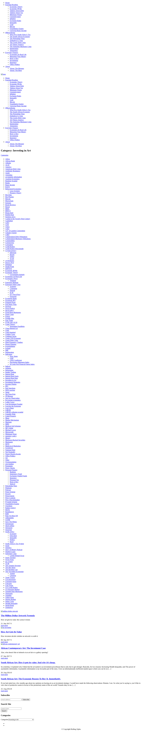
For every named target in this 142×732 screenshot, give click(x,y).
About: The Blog (16, 70)
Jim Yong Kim (10, 394)
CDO (7, 223)
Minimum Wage (11, 434)
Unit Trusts (9, 585)
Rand (12, 542)
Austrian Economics (12, 179)
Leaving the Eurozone (13, 406)
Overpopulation (10, 462)
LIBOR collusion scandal (14, 412)
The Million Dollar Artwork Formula (18, 615)
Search (4, 711)
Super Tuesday (10, 558)
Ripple (12, 255)
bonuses (8, 203)
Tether (12, 257)
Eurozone (13, 296)
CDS (7, 225)
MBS (7, 424)
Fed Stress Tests (11, 304)
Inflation (13, 19)
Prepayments (9, 496)
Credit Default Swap (17, 556)
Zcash (12, 259)
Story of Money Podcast (13, 550)
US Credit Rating (11, 587)
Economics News (11, 279)
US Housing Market (12, 589)
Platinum (8, 488)
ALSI (7, 165)
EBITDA (8, 269)
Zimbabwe (9, 607)
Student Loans (10, 552)
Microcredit (9, 432)
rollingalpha (9, 518)
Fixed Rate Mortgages (13, 312)
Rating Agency (10, 508)
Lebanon (13, 576)
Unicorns (8, 583)
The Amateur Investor (13, 566)
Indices (7, 366)
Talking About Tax (16, 13)
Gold (11, 25)
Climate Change (11, 233)
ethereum (13, 253)
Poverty (8, 494)
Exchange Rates (15, 21)
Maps (7, 418)
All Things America (17, 45)
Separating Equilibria (17, 326)
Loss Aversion (15, 191)
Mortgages (9, 442)
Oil (6, 458)
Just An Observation (12, 398)
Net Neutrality (10, 452)
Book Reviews (10, 205)
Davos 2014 (9, 263)
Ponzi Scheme (10, 492)
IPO (6, 386)
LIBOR (8, 410)
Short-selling (9, 526)
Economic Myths (16, 9)
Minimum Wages (16, 15)
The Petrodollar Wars (17, 39)
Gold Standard (10, 332)
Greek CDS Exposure (13, 338)
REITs (7, 510)
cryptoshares (9, 261)
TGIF (7, 564)
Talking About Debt (17, 11)
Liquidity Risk (10, 414)
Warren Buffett (10, 599)
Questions (8, 506)
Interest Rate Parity (12, 376)
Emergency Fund (16, 474)
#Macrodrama (10, 33)
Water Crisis (9, 601)
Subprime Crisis (11, 554)
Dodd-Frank (9, 267)
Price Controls (10, 498)
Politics (12, 540)
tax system (9, 562)
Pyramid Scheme (11, 502)
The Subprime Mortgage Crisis (20, 47)
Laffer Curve (9, 402)
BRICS (8, 211)
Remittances (9, 512)
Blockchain (9, 201)
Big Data (8, 195)
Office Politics (15, 64)
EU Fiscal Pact (15, 294)
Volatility (8, 595)
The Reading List (11, 570)
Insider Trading (10, 372)
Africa (7, 159)
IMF (6, 350)
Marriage (8, 422)
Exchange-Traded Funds (18, 476)
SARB (7, 520)
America (8, 167)
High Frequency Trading (14, 342)
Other (7, 460)
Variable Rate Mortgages (14, 591)
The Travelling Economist (14, 572)
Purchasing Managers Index (19, 362)
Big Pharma (9, 197)
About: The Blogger (17, 68)
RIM (7, 514)
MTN (7, 444)
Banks (7, 183)
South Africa (9, 532)
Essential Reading (11, 5)
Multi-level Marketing (13, 446)
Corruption (9, 245)
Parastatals (9, 466)
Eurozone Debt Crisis (12, 284)
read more (4, 625)
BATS (7, 187)
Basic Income (10, 185)
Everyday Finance (11, 52)
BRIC (7, 209)
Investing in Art (10, 380)
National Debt (10, 450)
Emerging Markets (11, 282)
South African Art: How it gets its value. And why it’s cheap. (28, 662)
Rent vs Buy (14, 58)
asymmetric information (13, 177)
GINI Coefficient (16, 360)
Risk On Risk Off (11, 516)
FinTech (8, 306)
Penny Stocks (10, 468)
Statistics (8, 548)
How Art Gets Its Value (11, 632)
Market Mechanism (12, 420)
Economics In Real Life (18, 54)
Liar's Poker (9, 408)
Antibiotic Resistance (12, 171)
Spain (7, 546)
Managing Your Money (18, 56)
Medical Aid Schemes (13, 426)
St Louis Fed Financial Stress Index (22, 364)
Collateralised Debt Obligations (16, 237)
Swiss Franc (9, 560)
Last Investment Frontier (13, 404)
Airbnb (12, 574)
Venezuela (9, 593)
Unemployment (15, 17)
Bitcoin (12, 27)
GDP (11, 358)
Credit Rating (10, 247)
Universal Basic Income (18, 31)
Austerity (13, 286)
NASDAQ (9, 448)
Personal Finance (11, 470)
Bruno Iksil (9, 213)
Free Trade (9, 320)
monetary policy (11, 436)
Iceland (7, 348)
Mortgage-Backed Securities (15, 440)
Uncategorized (10, 580)
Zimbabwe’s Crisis (16, 41)
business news (10, 217)
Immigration (14, 49)
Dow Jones (14, 356)
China (7, 227)
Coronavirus (9, 243)
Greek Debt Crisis (11, 340)
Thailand (13, 281)
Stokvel (12, 484)
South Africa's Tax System (14, 544)
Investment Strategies (12, 382)
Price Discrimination (12, 500)
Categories (4, 155)
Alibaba (8, 163)
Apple (7, 173)
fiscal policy (9, 310)
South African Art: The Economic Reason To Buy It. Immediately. (31, 679)
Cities (7, 229)
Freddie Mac (9, 318)
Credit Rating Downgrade (14, 249)
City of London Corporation (15, 231)
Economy (13, 534)
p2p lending (9, 464)
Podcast (8, 490)
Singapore (8, 528)
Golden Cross (10, 334)
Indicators (8, 354)
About (7, 66)
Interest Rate (9, 374)
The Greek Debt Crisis (18, 43)
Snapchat (8, 530)
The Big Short (10, 568)
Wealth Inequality (11, 603)
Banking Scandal (11, 181)
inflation (8, 368)
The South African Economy (20, 37)
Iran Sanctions (10, 388)
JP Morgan (9, 396)
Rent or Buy (14, 482)
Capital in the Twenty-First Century (17, 219)
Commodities (10, 241)
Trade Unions (10, 578)
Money (7, 438)
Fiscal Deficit (10, 308)
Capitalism (9, 221)
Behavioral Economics (13, 189)
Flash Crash (9, 314)
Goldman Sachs (10, 336)
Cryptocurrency (10, 251)
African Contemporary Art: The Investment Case (23, 648)
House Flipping (10, 344)
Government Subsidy (17, 275)
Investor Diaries (10, 384)
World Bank (9, 605)
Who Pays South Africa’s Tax (20, 35)
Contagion (13, 288)
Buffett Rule (9, 215)
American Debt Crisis (13, 169)
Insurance (13, 62)
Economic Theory (16, 7)
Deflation (8, 265)
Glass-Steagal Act (11, 328)
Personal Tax (14, 480)
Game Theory (10, 324)
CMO (7, 235)
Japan (7, 392)
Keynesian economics (13, 400)
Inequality (13, 23)
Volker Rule (9, 597)
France (7, 316)
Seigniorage (9, 524)
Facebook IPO (10, 300)
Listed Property (10, 416)
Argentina (8, 175)
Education (13, 536)
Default (12, 290)
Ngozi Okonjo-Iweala (13, 454)
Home (7, 3)
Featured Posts (10, 302)
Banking (13, 472)
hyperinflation (10, 346)
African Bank (10, 161)
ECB (11, 292)
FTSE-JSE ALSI (11, 322)
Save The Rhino (11, 522)
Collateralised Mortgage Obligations (18, 239)
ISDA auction (10, 390)
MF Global (9, 428)
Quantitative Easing (17, 29)
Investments (14, 60)
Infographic (9, 370)
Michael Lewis (10, 430)
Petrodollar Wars (11, 486)
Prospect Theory (15, 193)
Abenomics (14, 50)
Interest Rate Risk (11, 378)
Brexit (7, 207)
